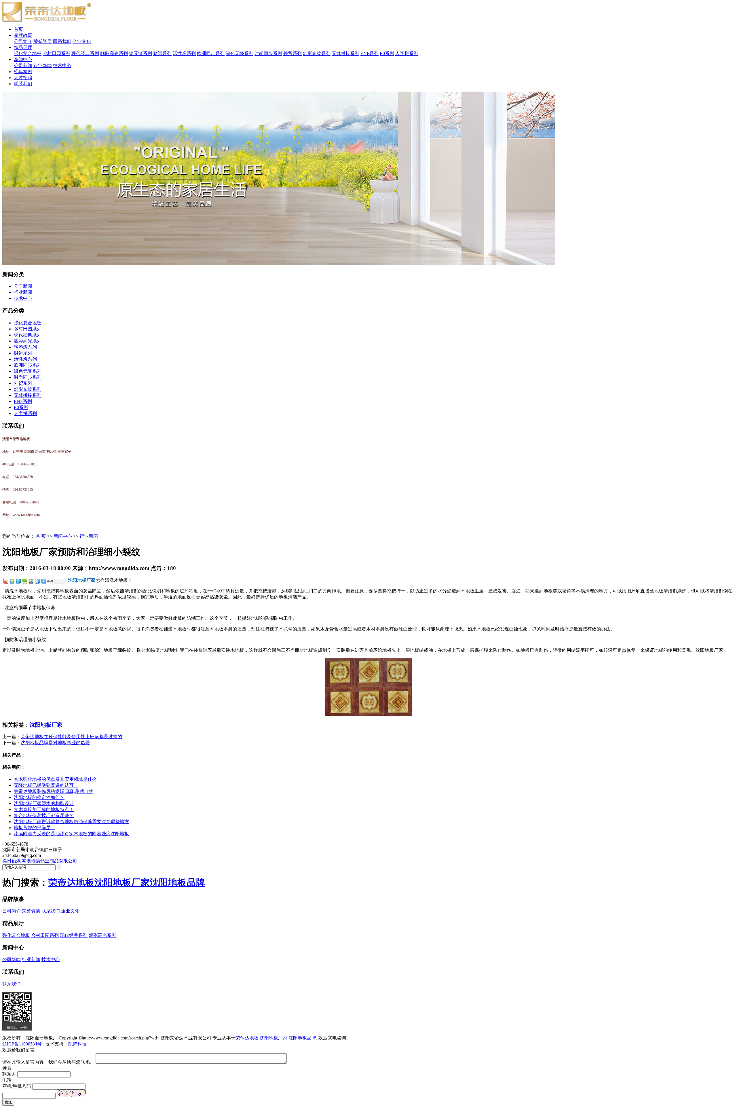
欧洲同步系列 (211, 53)
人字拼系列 (406, 53)
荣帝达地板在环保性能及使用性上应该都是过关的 (71, 736)
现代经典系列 (85, 53)
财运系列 (162, 53)
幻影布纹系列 (316, 53)
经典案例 (23, 71)
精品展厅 (23, 47)
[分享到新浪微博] (5, 581)
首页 (18, 29)
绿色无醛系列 (239, 53)
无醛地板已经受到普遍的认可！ (46, 785)
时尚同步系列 (268, 53)
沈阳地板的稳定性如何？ (39, 797)
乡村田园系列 (56, 53)
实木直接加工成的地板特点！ (44, 809)
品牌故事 (23, 35)
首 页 (41, 536)
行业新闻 (42, 65)
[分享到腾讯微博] (18, 581)
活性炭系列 (184, 53)
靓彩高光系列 (114, 53)
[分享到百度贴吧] (37, 581)
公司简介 (23, 41)
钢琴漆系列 (140, 53)
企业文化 (82, 41)
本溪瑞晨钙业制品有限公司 (49, 860)
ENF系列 (369, 53)
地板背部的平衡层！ (34, 827)
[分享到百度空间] (24, 581)
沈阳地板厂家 (46, 725)
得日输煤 (11, 860)
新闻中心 (23, 59)
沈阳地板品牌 (177, 882)
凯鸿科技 (77, 1043)
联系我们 (62, 41)
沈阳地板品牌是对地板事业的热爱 (55, 742)
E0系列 (387, 53)
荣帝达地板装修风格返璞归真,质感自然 (53, 791)
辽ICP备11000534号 (22, 1043)
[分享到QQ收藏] (31, 581)
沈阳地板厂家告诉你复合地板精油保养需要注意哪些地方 (71, 821)
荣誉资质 (42, 41)
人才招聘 (23, 77)
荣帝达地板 (71, 882)
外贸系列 (292, 53)
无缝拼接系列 (345, 53)
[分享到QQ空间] (12, 581)
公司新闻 (23, 65)
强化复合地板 (27, 53)
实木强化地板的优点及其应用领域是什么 (55, 779)
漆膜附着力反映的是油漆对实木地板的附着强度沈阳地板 (71, 833)
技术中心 (62, 65)
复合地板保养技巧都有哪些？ (44, 815)
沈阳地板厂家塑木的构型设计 (44, 803)
